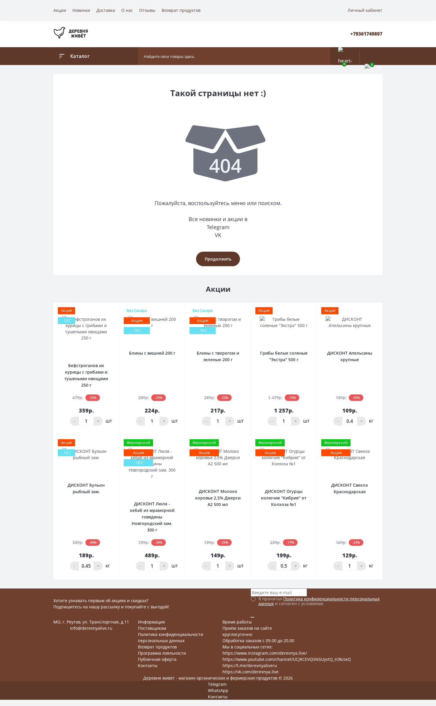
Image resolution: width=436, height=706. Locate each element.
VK (218, 235)
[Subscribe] (252, 617)
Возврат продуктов (181, 10)
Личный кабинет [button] (365, 10)
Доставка (105, 10)
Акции (59, 10)
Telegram (218, 227)
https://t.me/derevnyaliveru (249, 665)
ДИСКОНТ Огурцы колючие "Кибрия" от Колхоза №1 (283, 497)
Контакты (147, 665)
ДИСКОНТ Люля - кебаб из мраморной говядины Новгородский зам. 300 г (152, 517)
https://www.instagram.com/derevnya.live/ (264, 653)
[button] (366, 34)
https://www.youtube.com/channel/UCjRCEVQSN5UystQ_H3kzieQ (286, 659)
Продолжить (218, 259)
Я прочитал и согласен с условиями (319, 601)
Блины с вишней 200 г (152, 353)
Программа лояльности (162, 653)
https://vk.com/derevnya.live (250, 672)
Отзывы (147, 10)
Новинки (81, 10)
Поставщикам (152, 628)
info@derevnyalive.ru (91, 628)
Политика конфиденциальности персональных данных (319, 601)
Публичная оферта (157, 659)
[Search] (324, 56)
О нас (127, 10)
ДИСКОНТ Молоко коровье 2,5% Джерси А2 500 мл (218, 497)
